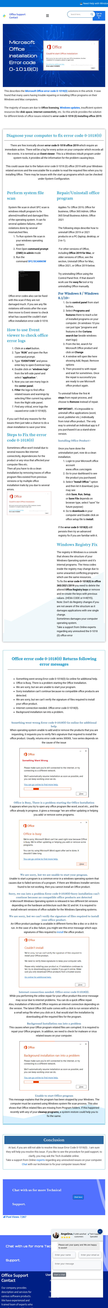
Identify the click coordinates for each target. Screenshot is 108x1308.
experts (40, 1160)
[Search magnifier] (92, 14)
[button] (47, 15)
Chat (25, 1164)
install (60, 932)
